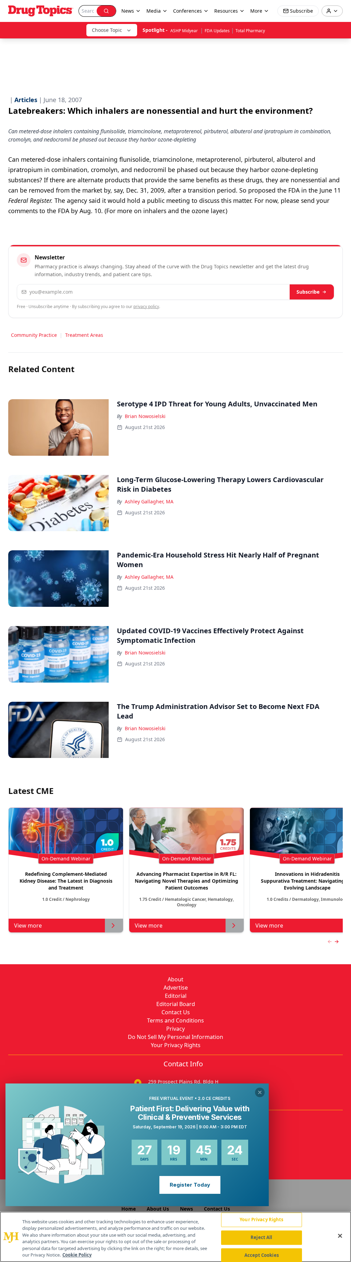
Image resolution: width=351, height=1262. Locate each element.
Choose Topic (107, 30)
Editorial (175, 996)
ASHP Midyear (184, 31)
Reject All (261, 1237)
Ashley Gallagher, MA (149, 501)
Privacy (175, 1028)
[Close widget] (260, 1092)
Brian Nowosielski (145, 416)
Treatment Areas (84, 335)
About (175, 979)
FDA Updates (217, 31)
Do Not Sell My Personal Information (175, 1037)
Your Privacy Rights (176, 1045)
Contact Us (175, 1012)
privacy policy (146, 306)
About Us (158, 1208)
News (186, 1208)
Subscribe (307, 292)
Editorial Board (175, 1004)
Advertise (176, 987)
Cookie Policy (77, 1255)
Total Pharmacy (250, 31)
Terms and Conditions (175, 1020)
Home (128, 1208)
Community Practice (34, 335)
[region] (175, 1237)
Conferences (187, 11)
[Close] (340, 1235)
